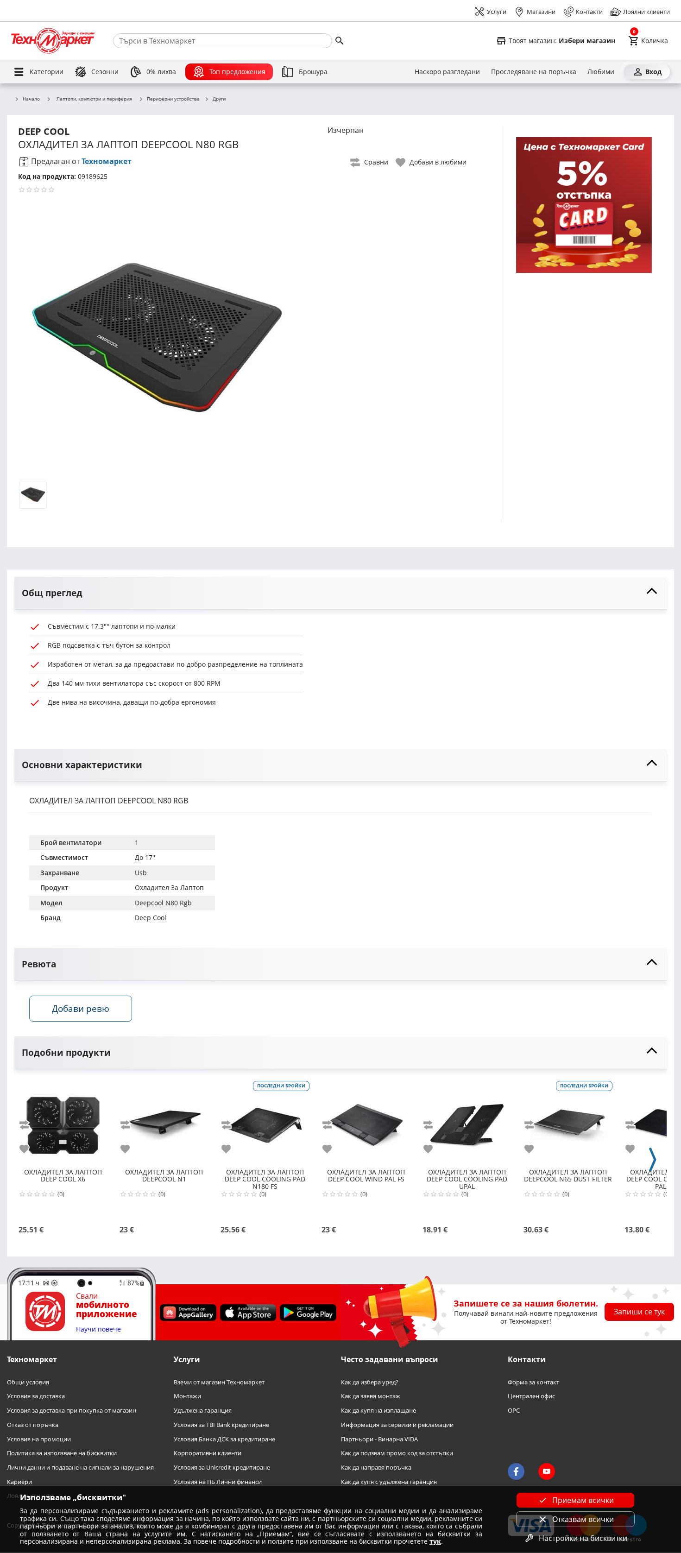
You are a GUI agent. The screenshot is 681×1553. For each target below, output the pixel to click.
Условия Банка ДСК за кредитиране (224, 1439)
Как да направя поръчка (376, 1467)
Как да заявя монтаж (370, 1396)
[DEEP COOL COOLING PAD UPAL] (467, 1121)
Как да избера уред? (369, 1382)
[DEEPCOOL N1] (164, 1121)
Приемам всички (583, 1500)
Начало (31, 99)
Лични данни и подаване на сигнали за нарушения (80, 1467)
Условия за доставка (36, 1396)
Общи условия (28, 1382)
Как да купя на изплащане (378, 1411)
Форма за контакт (533, 1382)
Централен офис (531, 1396)
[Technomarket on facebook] (516, 1472)
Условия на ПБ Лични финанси (218, 1481)
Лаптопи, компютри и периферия (94, 98)
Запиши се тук (639, 1312)
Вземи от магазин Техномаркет (219, 1382)
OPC (514, 1411)
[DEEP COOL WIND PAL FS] (366, 1121)
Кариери (19, 1481)
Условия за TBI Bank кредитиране (221, 1424)
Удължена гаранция (203, 1411)
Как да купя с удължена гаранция (389, 1481)
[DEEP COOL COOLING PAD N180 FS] (265, 1121)
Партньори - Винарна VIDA (379, 1439)
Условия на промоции (39, 1439)
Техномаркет (107, 161)
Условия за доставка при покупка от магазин (71, 1411)
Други (219, 99)
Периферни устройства (173, 99)
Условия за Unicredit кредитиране (222, 1467)
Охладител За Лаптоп (169, 887)
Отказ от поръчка (32, 1424)
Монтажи (187, 1396)
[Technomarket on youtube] (546, 1472)
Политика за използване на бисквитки (62, 1453)
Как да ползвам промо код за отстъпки (397, 1453)
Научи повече (98, 1329)
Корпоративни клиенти (207, 1453)
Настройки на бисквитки (583, 1538)
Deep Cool (150, 917)
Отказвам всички (583, 1519)
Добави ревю (80, 1008)
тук (435, 1541)
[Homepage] (53, 41)
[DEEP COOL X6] (63, 1121)
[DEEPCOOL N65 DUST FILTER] (568, 1121)
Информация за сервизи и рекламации (397, 1424)
